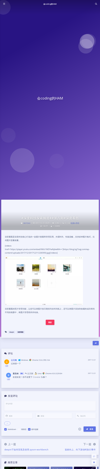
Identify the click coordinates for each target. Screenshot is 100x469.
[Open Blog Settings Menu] (94, 462)
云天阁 (14, 360)
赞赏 (50, 322)
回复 (92, 366)
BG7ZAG (26, 223)
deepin (11, 332)
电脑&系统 (75, 223)
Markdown (12, 429)
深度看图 (20, 332)
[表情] (79, 429)
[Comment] (94, 456)
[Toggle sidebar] (4, 4)
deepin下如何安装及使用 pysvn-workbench (26, 449)
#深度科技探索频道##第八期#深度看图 (50, 218)
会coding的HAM (50, 4)
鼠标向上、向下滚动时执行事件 (80, 449)
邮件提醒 (34, 429)
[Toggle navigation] (96, 4)
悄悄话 (23, 429)
